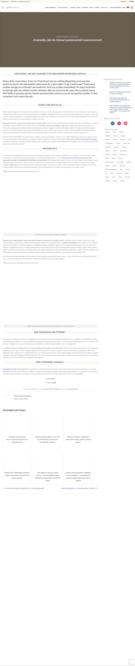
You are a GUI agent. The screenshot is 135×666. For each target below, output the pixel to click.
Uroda (96, 7)
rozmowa (122, 166)
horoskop (107, 147)
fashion (107, 139)
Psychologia (63, 7)
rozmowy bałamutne (111, 169)
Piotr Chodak (120, 162)
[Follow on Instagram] (131, 1)
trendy (107, 177)
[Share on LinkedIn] (55, 383)
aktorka (107, 132)
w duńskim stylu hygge (69, 242)
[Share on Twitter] (48, 383)
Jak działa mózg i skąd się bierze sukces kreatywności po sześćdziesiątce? (119, 99)
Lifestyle (104, 7)
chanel (114, 132)
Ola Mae (120, 158)
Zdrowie (85, 7)
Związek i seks (75, 7)
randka (107, 166)
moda (113, 158)
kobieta (115, 151)
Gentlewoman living (117, 7)
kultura (115, 154)
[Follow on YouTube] (132, 1)
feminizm (122, 139)
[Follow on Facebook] (129, 1)
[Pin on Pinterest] (53, 383)
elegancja (108, 136)
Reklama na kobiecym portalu (20, 1)
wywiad (128, 177)
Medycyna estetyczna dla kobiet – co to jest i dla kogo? (121, 93)
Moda (91, 7)
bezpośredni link (74, 389)
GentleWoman (109, 143)
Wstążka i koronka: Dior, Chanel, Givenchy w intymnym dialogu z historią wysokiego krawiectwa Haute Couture (120, 85)
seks (121, 169)
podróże (129, 162)
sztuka (127, 173)
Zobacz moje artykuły (21, 399)
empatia (123, 136)
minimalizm (123, 154)
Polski (122, 1)
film (129, 139)
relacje (114, 166)
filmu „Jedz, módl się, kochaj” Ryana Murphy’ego (81, 139)
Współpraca (5, 1)
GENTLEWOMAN (50, 7)
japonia (124, 147)
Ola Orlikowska (109, 162)
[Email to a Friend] (50, 383)
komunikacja (123, 151)
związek (122, 181)
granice (118, 143)
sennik (127, 169)
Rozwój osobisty (62, 36)
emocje (116, 136)
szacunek (119, 173)
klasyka (107, 151)
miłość (107, 158)
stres (112, 173)
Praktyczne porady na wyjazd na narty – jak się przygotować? (25, 488)
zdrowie (115, 181)
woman (120, 177)
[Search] (131, 7)
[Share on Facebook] (46, 383)
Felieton (115, 139)
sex (106, 173)
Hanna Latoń (126, 143)
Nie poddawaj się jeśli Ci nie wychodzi (14, 369)
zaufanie (107, 181)
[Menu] (2, 8)
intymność (116, 147)
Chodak (121, 132)
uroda (113, 177)
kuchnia (107, 154)
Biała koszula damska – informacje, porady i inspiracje (79, 488)
